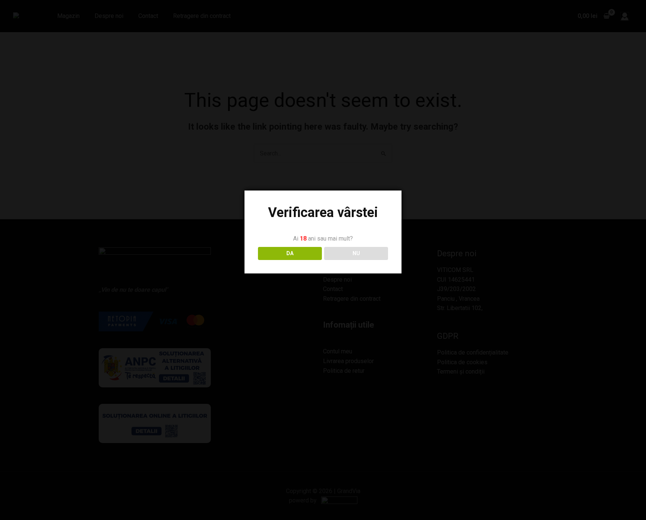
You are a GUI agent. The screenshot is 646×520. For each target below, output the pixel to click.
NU (356, 253)
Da (289, 253)
